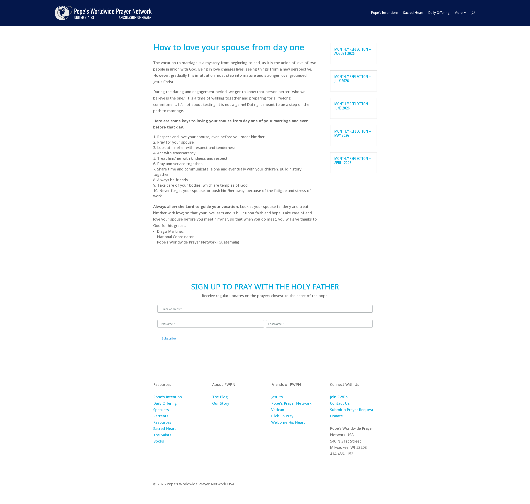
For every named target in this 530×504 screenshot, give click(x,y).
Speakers (161, 409)
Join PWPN (339, 396)
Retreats (160, 415)
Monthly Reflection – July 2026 (352, 78)
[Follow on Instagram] (343, 466)
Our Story (220, 403)
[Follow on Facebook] (333, 466)
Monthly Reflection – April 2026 (352, 160)
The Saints (162, 434)
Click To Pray (282, 415)
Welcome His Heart (288, 422)
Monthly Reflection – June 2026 (352, 106)
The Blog (220, 396)
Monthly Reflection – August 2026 (352, 51)
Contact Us (340, 403)
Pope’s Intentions (385, 12)
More (458, 12)
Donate (336, 415)
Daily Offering (439, 12)
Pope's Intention (167, 396)
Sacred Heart (413, 12)
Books (158, 441)
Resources (162, 422)
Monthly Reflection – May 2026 (352, 133)
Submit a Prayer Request (351, 409)
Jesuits (277, 396)
